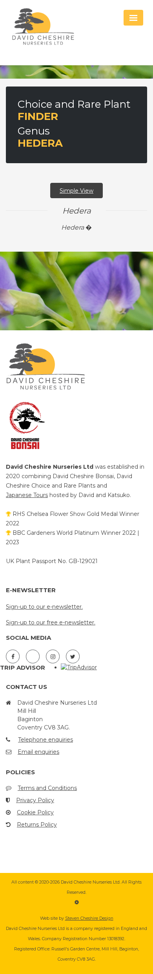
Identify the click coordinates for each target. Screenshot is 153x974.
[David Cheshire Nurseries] (51, 27)
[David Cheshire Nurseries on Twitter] (73, 656)
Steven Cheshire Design (89, 918)
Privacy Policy (35, 800)
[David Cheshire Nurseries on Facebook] (13, 656)
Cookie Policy (35, 812)
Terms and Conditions (47, 788)
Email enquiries (38, 751)
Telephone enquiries (45, 739)
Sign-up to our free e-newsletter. (50, 622)
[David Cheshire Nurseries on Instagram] (53, 656)
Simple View (76, 190)
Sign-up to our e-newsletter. (44, 606)
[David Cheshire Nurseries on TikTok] (33, 656)
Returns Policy (37, 824)
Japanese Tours (27, 495)
